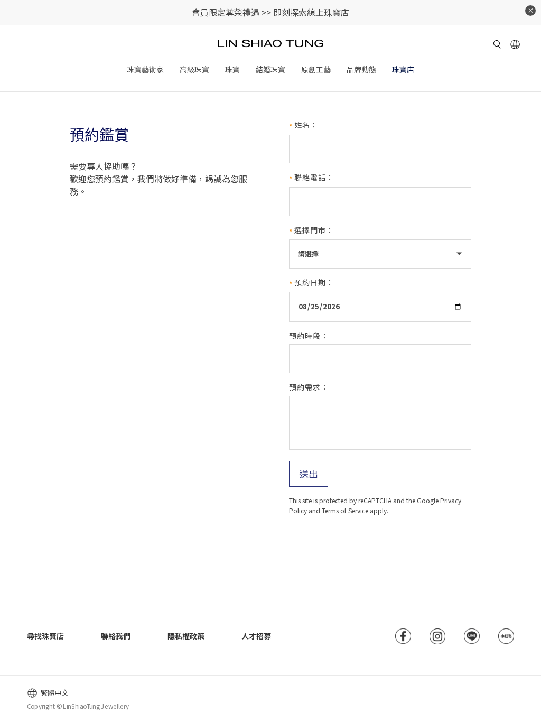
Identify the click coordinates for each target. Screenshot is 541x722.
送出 (308, 473)
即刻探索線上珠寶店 (311, 12)
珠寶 (232, 69)
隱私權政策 (185, 636)
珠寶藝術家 (145, 69)
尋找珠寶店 (45, 636)
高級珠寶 (194, 69)
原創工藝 (316, 69)
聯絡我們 (115, 636)
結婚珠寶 (270, 69)
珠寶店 (403, 69)
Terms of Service (345, 510)
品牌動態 (361, 69)
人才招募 (256, 636)
